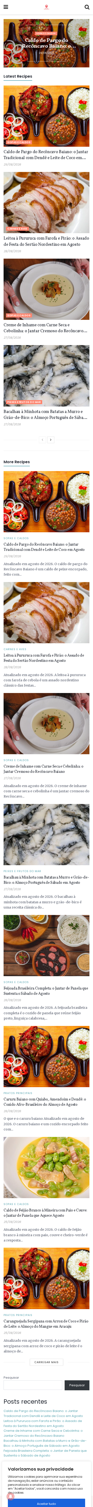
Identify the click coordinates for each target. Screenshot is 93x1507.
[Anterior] (42, 440)
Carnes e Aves (17, 229)
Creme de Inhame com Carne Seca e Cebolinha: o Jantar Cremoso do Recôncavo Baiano (43, 328)
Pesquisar (11, 1377)
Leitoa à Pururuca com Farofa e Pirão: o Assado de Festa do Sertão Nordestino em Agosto (46, 241)
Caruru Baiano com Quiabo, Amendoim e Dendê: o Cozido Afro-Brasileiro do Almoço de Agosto (45, 1102)
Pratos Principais (18, 1093)
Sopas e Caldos (46, 33)
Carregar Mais (46, 1362)
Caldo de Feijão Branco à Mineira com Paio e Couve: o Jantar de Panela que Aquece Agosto (45, 1213)
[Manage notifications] (10, 1496)
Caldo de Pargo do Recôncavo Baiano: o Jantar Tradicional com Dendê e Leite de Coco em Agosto (46, 43)
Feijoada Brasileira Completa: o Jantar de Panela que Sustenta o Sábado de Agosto (46, 991)
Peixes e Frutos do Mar (24, 402)
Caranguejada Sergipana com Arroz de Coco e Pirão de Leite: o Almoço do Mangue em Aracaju (46, 1324)
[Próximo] (50, 440)
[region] (46, 1483)
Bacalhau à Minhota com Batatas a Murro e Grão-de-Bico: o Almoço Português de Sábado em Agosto (46, 415)
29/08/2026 (12, 164)
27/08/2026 (12, 338)
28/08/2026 (12, 251)
